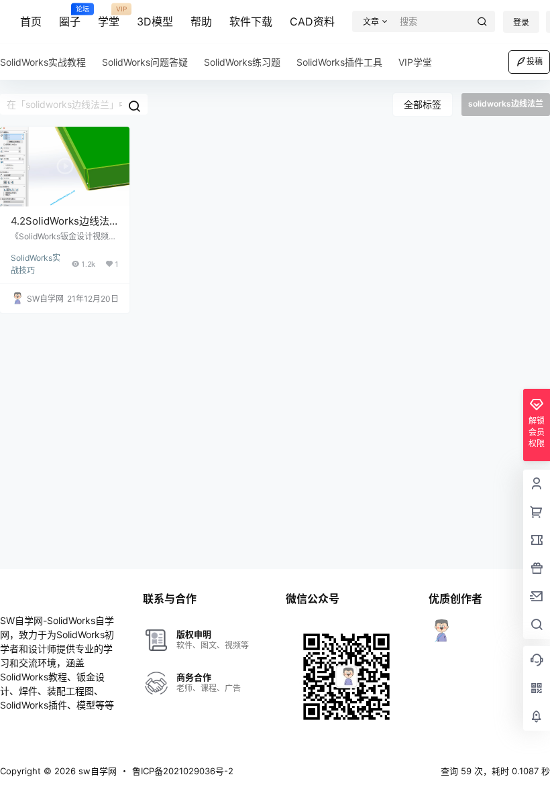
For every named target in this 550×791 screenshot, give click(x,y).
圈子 (69, 17)
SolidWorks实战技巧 (35, 258)
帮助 (201, 21)
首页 (31, 21)
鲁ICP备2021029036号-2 (182, 771)
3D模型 (155, 21)
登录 (521, 22)
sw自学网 (96, 771)
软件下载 (250, 21)
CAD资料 (312, 21)
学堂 (108, 17)
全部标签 (422, 104)
